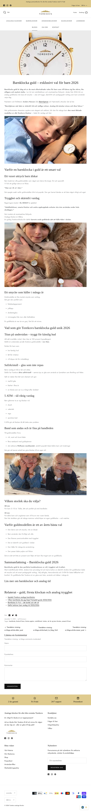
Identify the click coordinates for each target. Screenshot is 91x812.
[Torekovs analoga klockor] (45, 12)
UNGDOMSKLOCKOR (49, 21)
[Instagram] (7, 5)
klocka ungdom (29, 621)
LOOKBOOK (80, 21)
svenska (9, 793)
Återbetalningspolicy (11, 768)
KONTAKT (55, 27)
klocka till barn (20, 621)
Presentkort (8, 761)
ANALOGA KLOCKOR (14, 21)
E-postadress (8, 654)
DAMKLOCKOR (66, 21)
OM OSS (45, 27)
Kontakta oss (52, 718)
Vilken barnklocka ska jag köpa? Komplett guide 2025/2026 (30, 600)
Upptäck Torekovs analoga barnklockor (21, 597)
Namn (6, 643)
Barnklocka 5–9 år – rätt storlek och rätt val (23, 602)
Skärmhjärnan (43, 102)
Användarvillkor (9, 764)
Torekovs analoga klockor (17, 805)
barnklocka (12, 621)
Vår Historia (8, 750)
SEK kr (83, 5)
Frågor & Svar (76, 5)
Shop (6, 757)
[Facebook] (4, 5)
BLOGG (34, 27)
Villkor (50, 728)
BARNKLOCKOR (31, 21)
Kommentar (8, 665)
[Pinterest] (10, 5)
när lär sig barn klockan (54, 621)
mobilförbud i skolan (41, 621)
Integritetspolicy (53, 725)
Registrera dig (57, 767)
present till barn (66, 621)
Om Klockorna (9, 754)
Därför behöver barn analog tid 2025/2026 (23, 605)
